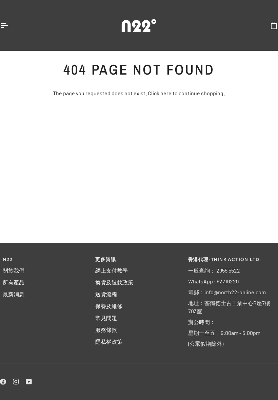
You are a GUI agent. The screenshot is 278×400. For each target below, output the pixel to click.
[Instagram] (16, 382)
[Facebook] (3, 382)
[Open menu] (10, 25)
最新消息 (13, 294)
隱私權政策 (108, 341)
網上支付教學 (111, 270)
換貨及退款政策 (114, 282)
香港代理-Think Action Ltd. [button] (224, 259)
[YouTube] (29, 382)
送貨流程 (106, 294)
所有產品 (13, 282)
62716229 (228, 281)
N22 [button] (8, 259)
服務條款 (106, 329)
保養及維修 (108, 306)
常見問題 (106, 318)
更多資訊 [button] (105, 259)
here (166, 93)
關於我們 (13, 270)
